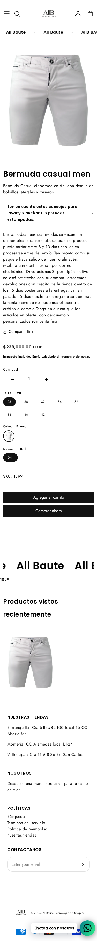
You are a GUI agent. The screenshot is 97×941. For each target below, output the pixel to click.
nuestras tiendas (21, 835)
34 (60, 401)
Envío (36, 356)
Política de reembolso (27, 829)
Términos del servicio (26, 823)
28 (9, 401)
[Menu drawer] (6, 13)
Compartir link (21, 332)
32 (43, 401)
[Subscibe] (82, 864)
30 (26, 401)
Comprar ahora (48, 511)
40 (26, 414)
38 (9, 414)
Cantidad (10, 369)
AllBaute (48, 913)
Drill (10, 457)
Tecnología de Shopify (69, 913)
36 (76, 401)
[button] (17, 13)
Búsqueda (16, 816)
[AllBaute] (48, 13)
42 (43, 414)
